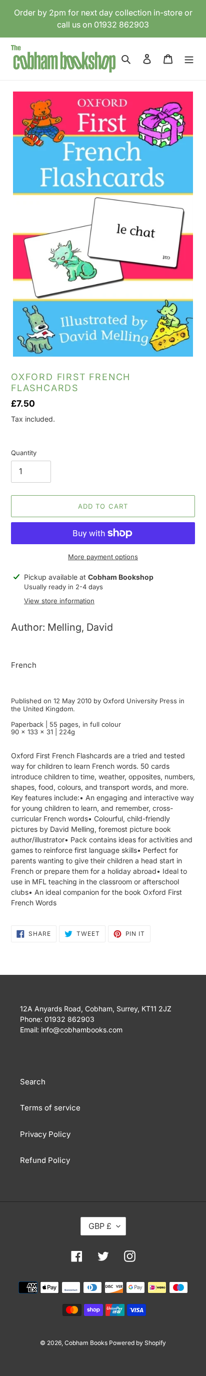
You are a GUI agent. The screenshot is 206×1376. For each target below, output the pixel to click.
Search (33, 1081)
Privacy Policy (45, 1134)
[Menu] (189, 59)
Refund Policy (45, 1160)
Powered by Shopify (137, 1342)
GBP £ (100, 1226)
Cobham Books (86, 1342)
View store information (59, 601)
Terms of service (50, 1107)
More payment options (103, 557)
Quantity (23, 453)
